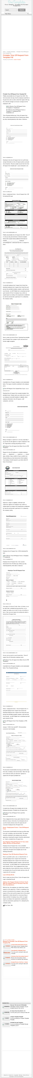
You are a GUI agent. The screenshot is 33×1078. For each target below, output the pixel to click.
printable (9, 939)
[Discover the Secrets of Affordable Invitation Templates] (6, 1006)
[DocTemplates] (16, 6)
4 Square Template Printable (16, 1016)
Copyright (16, 1075)
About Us (6, 1075)
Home (4, 51)
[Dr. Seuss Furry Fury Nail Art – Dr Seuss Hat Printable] (6, 1012)
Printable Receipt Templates (16, 1022)
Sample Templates (11, 51)
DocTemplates (20, 1076)
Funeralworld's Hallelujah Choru (18, 950)
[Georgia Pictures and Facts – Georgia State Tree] (7, 963)
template (12, 939)
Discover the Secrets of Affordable (18, 1005)
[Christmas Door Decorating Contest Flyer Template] (7, 957)
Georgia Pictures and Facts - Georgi (19, 962)
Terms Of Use (26, 1075)
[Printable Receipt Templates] (6, 1023)
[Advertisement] (16, 32)
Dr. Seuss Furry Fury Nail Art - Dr (17, 1010)
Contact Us (10, 1075)
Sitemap (20, 1075)
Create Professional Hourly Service (19, 944)
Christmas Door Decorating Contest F (19, 956)
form (6, 939)
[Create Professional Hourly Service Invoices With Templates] (7, 945)
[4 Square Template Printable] (6, 1018)
